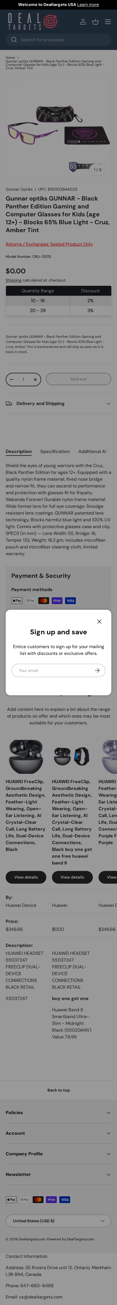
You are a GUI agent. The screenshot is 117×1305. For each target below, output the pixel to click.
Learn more (88, 4)
